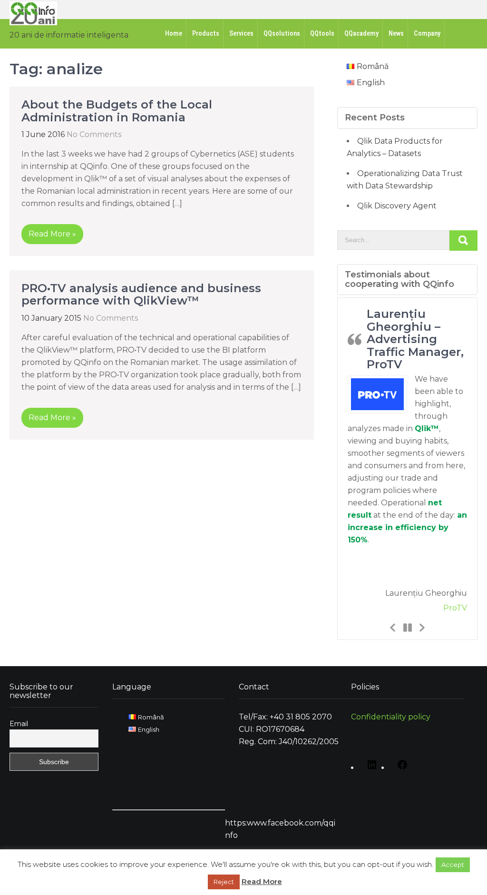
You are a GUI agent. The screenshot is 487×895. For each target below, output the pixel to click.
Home (173, 34)
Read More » (52, 233)
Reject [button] (224, 881)
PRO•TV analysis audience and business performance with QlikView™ (141, 294)
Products (205, 34)
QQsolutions (281, 34)
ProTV (455, 607)
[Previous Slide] (393, 627)
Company (427, 34)
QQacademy (361, 34)
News (396, 34)
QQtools (322, 34)
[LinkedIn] (369, 768)
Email (19, 723)
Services (241, 34)
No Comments (94, 134)
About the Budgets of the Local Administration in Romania (116, 111)
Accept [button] (452, 864)
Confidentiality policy (390, 716)
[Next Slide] (421, 627)
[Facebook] (400, 768)
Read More (262, 881)
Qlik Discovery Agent (397, 205)
